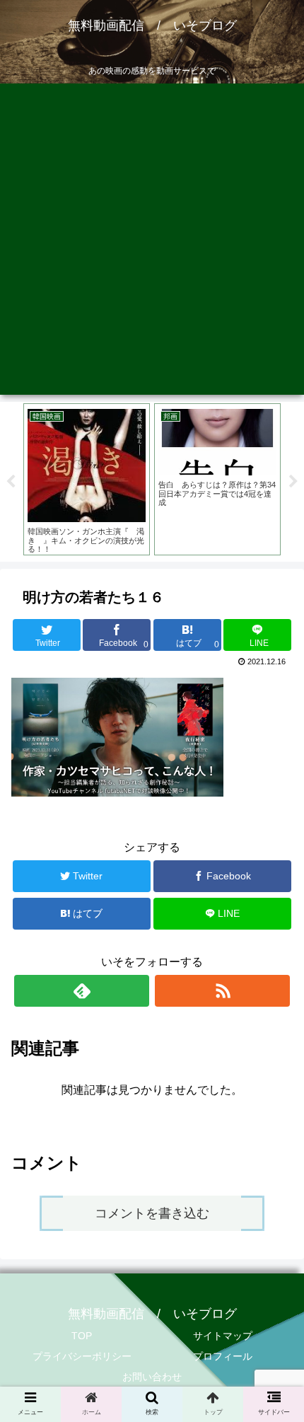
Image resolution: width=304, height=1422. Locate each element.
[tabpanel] (86, 479)
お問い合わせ (152, 1376)
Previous (11, 482)
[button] (274, 1240)
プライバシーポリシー (82, 1356)
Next (293, 482)
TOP (81, 1335)
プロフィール (222, 1356)
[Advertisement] (152, 243)
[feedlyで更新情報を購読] (81, 991)
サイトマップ (222, 1335)
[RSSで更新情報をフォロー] (222, 991)
